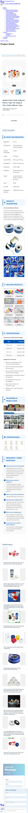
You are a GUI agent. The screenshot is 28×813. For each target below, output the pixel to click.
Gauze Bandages (9, 12)
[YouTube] (3, 2)
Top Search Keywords (11, 36)
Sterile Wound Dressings (11, 15)
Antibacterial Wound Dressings (12, 28)
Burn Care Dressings (10, 29)
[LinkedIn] (1, 2)
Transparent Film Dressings (12, 24)
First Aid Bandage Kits (11, 23)
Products (5, 8)
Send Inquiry (14, 120)
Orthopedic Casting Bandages (12, 21)
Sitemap (2, 809)
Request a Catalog (4, 40)
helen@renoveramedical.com (8, 1)
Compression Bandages (11, 13)
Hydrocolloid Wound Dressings (13, 26)
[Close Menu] (1, 5)
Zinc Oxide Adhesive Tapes (12, 22)
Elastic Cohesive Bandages (12, 11)
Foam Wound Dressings (11, 27)
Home (4, 7)
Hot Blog (8, 34)
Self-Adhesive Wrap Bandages (12, 17)
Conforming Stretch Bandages (12, 19)
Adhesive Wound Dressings (12, 10)
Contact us (5, 37)
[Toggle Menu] (19, 3)
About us (5, 38)
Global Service (9, 33)
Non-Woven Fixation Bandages (13, 16)
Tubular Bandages (10, 18)
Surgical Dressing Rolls (11, 31)
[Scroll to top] (2, 811)
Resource (5, 32)
